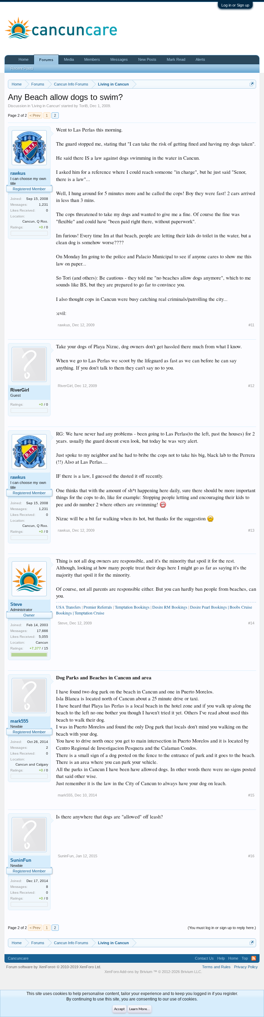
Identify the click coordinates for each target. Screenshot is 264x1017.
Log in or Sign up (235, 5)
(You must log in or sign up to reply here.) (222, 928)
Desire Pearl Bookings (208, 607)
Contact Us (204, 958)
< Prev (35, 115)
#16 (251, 856)
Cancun (42, 642)
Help (221, 958)
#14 (251, 623)
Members (92, 59)
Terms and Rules (216, 967)
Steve (16, 604)
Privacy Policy (246, 967)
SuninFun (20, 860)
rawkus (17, 173)
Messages (119, 59)
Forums (46, 60)
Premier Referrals (98, 607)
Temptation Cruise (89, 612)
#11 (251, 325)
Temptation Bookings (132, 607)
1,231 (43, 204)
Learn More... (139, 1009)
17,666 (42, 631)
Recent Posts (22, 68)
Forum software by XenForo (53, 967)
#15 (251, 795)
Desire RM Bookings (170, 607)
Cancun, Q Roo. (35, 221)
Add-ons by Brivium (153, 972)
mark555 (19, 721)
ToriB (83, 106)
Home (24, 59)
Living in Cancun (45, 106)
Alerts (200, 59)
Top (245, 958)
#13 (251, 530)
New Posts (147, 59)
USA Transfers (68, 607)
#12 (251, 386)
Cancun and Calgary (31, 764)
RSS (253, 958)
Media (69, 59)
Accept (119, 1009)
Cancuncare (18, 958)
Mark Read (176, 59)
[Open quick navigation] (252, 84)
